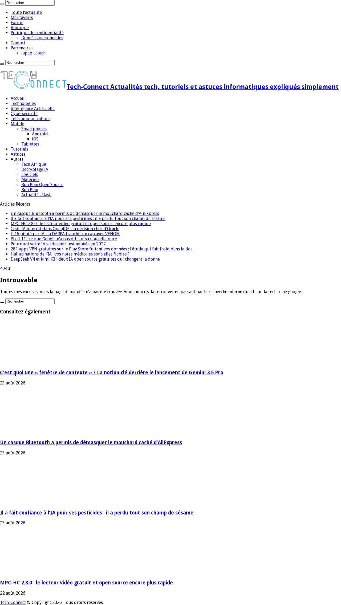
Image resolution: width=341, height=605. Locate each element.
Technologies (23, 103)
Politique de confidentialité (37, 32)
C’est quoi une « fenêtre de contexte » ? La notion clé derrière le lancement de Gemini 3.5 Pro (111, 372)
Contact (18, 42)
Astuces (18, 154)
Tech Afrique (33, 164)
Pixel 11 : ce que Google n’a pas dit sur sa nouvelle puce (64, 238)
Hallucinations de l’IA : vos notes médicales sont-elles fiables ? (70, 254)
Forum (17, 22)
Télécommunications (30, 118)
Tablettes (30, 144)
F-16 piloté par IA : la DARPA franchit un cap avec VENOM (65, 233)
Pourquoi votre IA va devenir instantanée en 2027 (58, 243)
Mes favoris (22, 17)
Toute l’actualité (26, 12)
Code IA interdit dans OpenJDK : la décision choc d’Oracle (65, 228)
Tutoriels (19, 149)
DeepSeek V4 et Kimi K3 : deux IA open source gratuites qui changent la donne (85, 259)
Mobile (17, 123)
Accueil (18, 98)
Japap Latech (33, 53)
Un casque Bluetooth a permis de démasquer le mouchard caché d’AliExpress (85, 213)
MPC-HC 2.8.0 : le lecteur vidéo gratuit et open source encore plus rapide (81, 223)
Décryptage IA (34, 169)
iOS (35, 139)
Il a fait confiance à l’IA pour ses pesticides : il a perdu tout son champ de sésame (88, 218)
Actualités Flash (36, 194)
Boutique (20, 27)
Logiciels (29, 174)
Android (40, 133)
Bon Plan (29, 189)
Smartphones (34, 128)
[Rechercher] (2, 4)
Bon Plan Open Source (42, 184)
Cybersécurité (24, 113)
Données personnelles (42, 37)
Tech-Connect (13, 602)
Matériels (30, 179)
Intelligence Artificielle (33, 108)
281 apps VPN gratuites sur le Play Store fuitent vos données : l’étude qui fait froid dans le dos (101, 249)
